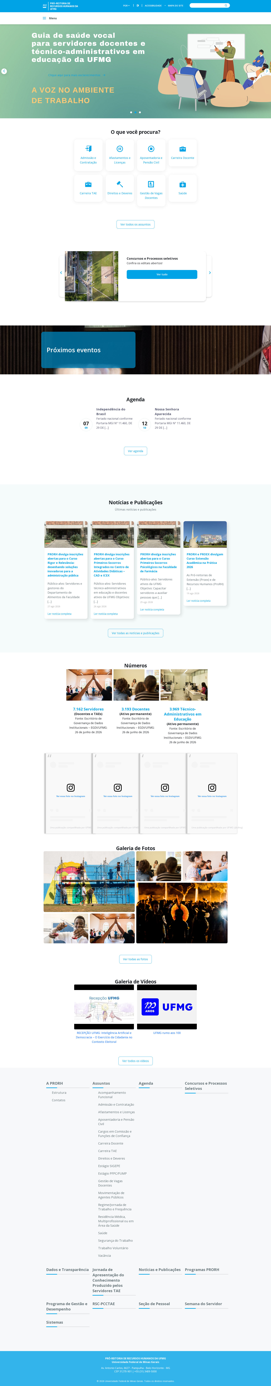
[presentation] (4, 71)
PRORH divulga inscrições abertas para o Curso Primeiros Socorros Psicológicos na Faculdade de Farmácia (158, 562)
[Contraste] (137, 5)
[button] (131, 112)
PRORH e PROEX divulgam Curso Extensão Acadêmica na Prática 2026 (205, 560)
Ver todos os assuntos (135, 224)
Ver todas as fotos (135, 959)
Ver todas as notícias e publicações (135, 633)
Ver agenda (135, 451)
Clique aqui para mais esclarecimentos (74, 75)
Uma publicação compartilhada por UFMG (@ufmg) (75, 827)
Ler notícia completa (59, 614)
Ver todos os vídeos (135, 1061)
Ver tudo (162, 279)
